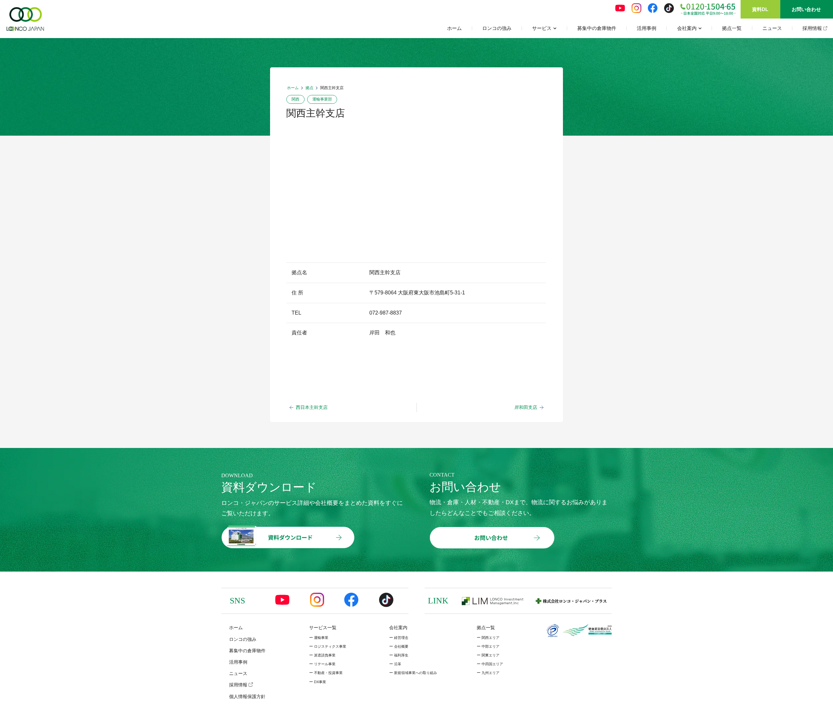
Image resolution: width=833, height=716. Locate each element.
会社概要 (398, 646)
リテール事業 (322, 664)
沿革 (395, 664)
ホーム (454, 28)
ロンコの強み (497, 28)
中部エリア (488, 646)
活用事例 (646, 28)
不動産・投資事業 (326, 673)
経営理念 (398, 638)
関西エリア (488, 638)
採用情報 (812, 28)
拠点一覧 (732, 28)
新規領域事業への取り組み (413, 673)
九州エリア (488, 673)
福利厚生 (398, 655)
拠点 (309, 88)
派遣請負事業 (322, 655)
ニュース (772, 28)
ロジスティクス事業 (327, 646)
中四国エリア (490, 664)
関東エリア (488, 655)
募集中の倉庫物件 (596, 28)
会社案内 (687, 28)
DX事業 (317, 682)
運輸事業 (318, 638)
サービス (542, 28)
